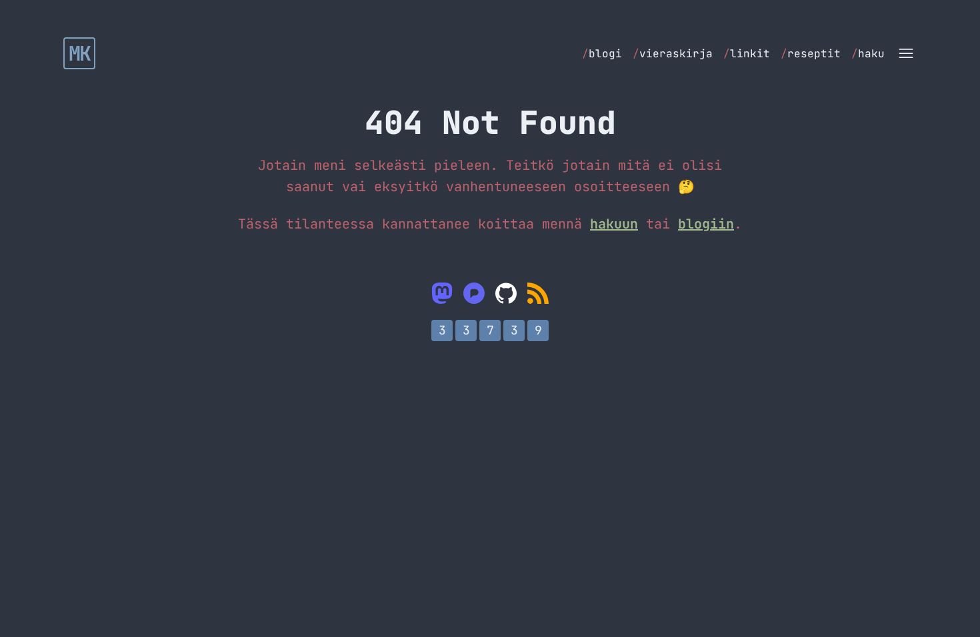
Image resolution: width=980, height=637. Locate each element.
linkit (746, 54)
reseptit (811, 54)
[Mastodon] (442, 293)
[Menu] (906, 53)
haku (868, 54)
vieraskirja (673, 54)
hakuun (614, 224)
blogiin (706, 224)
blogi (602, 54)
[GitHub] (506, 293)
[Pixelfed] (474, 293)
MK (80, 53)
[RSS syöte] (538, 293)
